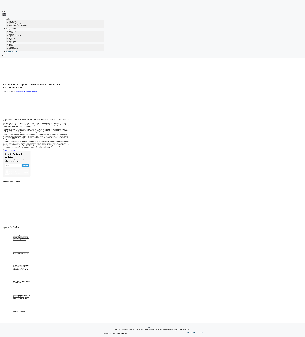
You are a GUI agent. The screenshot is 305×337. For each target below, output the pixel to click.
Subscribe (25, 165)
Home (7, 18)
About (7, 19)
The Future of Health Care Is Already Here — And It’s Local (21, 252)
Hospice (11, 45)
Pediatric (11, 47)
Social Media (12, 41)
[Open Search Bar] (3, 12)
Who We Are (12, 21)
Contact (8, 53)
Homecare (12, 44)
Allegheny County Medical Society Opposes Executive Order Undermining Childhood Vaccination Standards (21, 238)
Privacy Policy (13, 22)
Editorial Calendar (11, 28)
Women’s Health (13, 48)
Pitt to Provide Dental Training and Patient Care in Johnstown (22, 282)
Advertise (11, 27)
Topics (7, 30)
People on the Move (11, 51)
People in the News (9, 150)
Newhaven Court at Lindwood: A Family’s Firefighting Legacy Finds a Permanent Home (22, 297)
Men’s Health (12, 50)
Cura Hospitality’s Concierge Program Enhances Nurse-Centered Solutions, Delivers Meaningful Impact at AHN (21, 267)
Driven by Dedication (19, 311)
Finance (11, 32)
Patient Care (9, 43)
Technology (12, 38)
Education (11, 34)
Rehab (11, 37)
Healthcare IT (12, 31)
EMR (10, 40)
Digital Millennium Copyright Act (18, 25)
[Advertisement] (152, 70)
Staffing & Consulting (15, 35)
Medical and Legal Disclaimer (17, 24)
